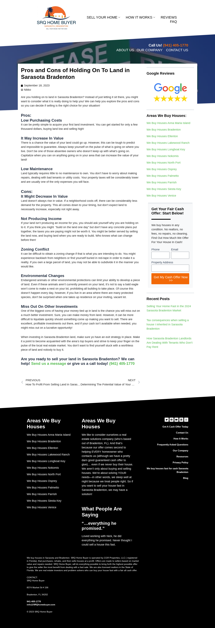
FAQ (173, 22)
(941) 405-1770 (122, 363)
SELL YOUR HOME (102, 17)
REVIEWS (169, 17)
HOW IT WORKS (139, 17)
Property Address (162, 262)
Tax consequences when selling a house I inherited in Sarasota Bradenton (168, 324)
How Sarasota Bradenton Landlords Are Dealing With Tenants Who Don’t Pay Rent (169, 342)
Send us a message (48, 363)
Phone (155, 249)
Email (174, 249)
